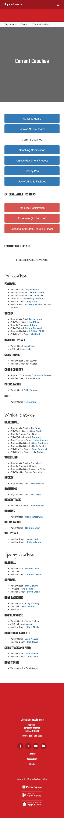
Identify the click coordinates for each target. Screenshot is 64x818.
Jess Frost (29, 345)
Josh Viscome (41, 440)
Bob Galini (38, 292)
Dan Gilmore (31, 585)
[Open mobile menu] (58, 4)
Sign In (32, 764)
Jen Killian (34, 322)
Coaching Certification (32, 150)
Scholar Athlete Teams (32, 129)
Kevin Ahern (30, 401)
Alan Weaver (44, 375)
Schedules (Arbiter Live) (32, 218)
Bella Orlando (34, 541)
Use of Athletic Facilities (32, 181)
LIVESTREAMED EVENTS (32, 260)
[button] (13, 4)
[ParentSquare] (32, 787)
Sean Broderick (40, 443)
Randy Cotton (32, 568)
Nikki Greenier (31, 389)
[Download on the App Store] (32, 803)
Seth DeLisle (27, 606)
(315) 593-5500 (35, 736)
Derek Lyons (35, 319)
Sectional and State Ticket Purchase (32, 229)
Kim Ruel (35, 334)
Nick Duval (32, 641)
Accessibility (32, 759)
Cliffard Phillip (38, 331)
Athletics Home (32, 118)
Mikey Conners (35, 298)
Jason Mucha (37, 483)
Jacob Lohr (31, 325)
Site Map (32, 754)
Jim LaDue (36, 494)
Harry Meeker (35, 304)
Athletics (25, 24)
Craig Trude (32, 301)
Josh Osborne (33, 378)
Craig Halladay (31, 289)
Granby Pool (32, 171)
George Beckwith (33, 328)
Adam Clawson (34, 574)
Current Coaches (32, 139)
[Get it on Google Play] (32, 794)
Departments (10, 24)
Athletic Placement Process (32, 160)
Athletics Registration (32, 208)
